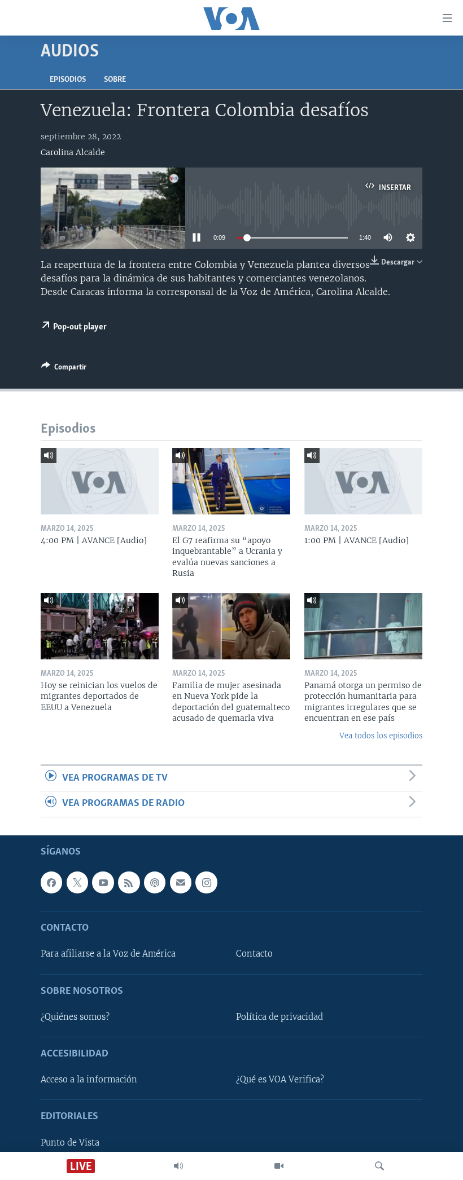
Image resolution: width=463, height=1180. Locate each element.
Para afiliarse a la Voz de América (108, 954)
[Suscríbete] (180, 882)
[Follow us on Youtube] (102, 882)
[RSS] (128, 882)
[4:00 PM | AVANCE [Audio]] (100, 481)
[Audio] (178, 1166)
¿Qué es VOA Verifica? (280, 1080)
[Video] (279, 1166)
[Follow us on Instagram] (206, 882)
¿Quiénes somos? (75, 1017)
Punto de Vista (70, 1142)
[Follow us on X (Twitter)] (77, 882)
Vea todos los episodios (380, 736)
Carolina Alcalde (73, 152)
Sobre (115, 80)
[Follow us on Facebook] (51, 882)
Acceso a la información (89, 1080)
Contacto (254, 954)
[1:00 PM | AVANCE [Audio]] (363, 481)
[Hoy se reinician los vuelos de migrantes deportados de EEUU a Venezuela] (100, 626)
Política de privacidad (279, 1017)
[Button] (63, 369)
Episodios (68, 80)
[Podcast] (154, 882)
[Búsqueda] (379, 1166)
